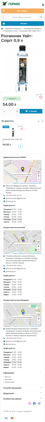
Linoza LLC (28, 411)
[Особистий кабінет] (43, 4)
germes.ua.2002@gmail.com (16, 198)
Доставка (8, 379)
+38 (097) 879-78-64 (13, 265)
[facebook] (34, 403)
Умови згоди (9, 382)
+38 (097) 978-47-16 (13, 195)
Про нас (8, 377)
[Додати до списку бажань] (40, 97)
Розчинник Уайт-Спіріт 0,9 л (12, 140)
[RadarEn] (39, 403)
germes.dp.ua (11, 201)
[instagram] (29, 403)
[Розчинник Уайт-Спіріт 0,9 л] (22, 65)
